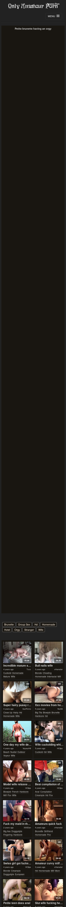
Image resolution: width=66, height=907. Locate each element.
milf (59, 676)
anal (37, 791)
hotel (7, 629)
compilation (46, 791)
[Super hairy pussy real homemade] (17, 692)
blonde (38, 672)
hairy (15, 712)
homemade (48, 624)
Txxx (29, 669)
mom (57, 870)
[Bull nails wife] (49, 652)
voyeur (6, 755)
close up (7, 712)
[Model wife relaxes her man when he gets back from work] (17, 771)
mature (6, 676)
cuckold (7, 672)
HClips (60, 748)
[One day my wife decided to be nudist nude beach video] (17, 731)
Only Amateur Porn (33, 6)
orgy (17, 629)
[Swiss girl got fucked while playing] (17, 850)
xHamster (58, 669)
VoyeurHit (27, 748)
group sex (24, 624)
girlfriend (48, 831)
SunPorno (27, 708)
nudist (13, 751)
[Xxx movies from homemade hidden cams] (49, 692)
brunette (9, 624)
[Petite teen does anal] (17, 889)
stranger (29, 629)
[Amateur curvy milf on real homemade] (49, 850)
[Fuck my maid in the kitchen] (17, 810)
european (19, 874)
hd (36, 624)
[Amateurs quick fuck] (49, 810)
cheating (47, 672)
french (15, 791)
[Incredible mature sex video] (17, 652)
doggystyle (16, 831)
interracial (52, 676)
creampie (40, 795)
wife (40, 629)
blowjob (47, 712)
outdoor (21, 751)
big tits (38, 712)
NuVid (60, 708)
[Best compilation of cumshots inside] (49, 771)
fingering (7, 834)
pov (9, 795)
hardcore (39, 715)
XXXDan (27, 827)
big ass (7, 831)
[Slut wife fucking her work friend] (49, 889)
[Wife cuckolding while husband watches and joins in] (49, 731)
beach (6, 751)
